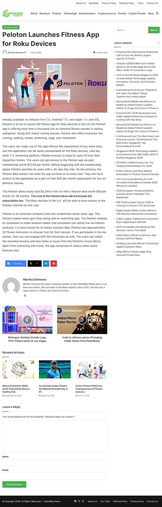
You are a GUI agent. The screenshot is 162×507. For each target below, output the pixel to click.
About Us (81, 3)
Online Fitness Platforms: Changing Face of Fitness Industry (89, 388)
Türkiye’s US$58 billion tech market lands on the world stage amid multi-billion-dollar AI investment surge (136, 67)
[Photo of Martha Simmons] (5, 52)
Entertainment (87, 13)
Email (5, 470)
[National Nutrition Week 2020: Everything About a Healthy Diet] (18, 371)
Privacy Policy (109, 3)
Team (140, 3)
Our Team (105, 501)
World (34, 13)
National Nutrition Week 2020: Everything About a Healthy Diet (16, 388)
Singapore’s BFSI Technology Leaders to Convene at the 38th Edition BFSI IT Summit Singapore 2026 (137, 154)
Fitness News (11, 27)
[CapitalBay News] (13, 13)
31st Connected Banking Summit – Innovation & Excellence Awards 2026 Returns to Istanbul (136, 182)
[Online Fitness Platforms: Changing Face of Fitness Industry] (91, 371)
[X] (25, 296)
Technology (70, 13)
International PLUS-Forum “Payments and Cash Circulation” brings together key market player (136, 93)
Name (5, 456)
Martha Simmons (16, 52)
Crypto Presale (137, 13)
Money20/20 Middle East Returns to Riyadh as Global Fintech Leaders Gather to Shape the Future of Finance (137, 105)
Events (122, 13)
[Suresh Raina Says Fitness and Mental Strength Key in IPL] (55, 371)
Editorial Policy (126, 3)
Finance (56, 13)
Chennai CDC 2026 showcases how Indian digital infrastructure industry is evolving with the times (136, 116)
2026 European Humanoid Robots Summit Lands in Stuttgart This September (134, 194)
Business (45, 13)
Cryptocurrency (107, 13)
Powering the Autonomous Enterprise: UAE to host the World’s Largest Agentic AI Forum (137, 55)
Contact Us (152, 3)
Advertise (94, 3)
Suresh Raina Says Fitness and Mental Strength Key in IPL (53, 388)
